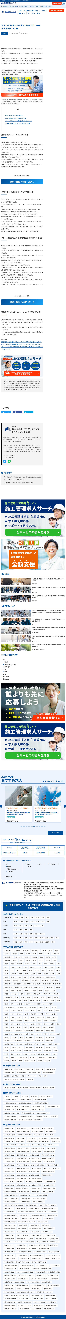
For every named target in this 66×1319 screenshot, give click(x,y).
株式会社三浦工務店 (22, 1235)
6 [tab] (34, 827)
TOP (20, 11)
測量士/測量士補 (25, 1106)
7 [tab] (37, 827)
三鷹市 (20, 974)
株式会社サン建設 (42, 1222)
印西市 (13, 1004)
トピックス (44, 11)
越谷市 (39, 1010)
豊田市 (32, 1034)
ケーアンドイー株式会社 (39, 1198)
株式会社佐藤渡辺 (24, 1192)
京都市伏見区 (47, 1051)
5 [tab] (32, 827)
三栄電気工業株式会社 (25, 1252)
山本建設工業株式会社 (40, 1252)
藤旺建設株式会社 (49, 1309)
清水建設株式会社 (22, 1128)
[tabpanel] (19, 804)
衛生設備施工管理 (22, 1072)
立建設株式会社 (46, 1282)
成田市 (56, 997)
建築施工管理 (8, 1069)
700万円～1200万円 (48, 1088)
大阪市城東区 (28, 1041)
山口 (31, 938)
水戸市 (41, 1014)
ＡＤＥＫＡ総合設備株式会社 (38, 1285)
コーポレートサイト (10, 455)
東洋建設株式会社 (22, 1171)
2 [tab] (24, 827)
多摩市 (19, 977)
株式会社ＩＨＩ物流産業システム (25, 1292)
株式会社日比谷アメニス (37, 1148)
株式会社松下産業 (41, 1238)
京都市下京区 (37, 1051)
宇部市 (6, 1057)
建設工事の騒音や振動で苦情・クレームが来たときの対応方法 (20, 344)
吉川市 (26, 1014)
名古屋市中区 (39, 1031)
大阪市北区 (19, 1044)
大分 (36, 942)
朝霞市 (57, 1010)
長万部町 (6, 954)
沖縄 (53, 942)
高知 (52, 938)
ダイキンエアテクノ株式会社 (39, 1195)
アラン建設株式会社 (22, 1255)
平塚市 (6, 990)
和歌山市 (26, 1054)
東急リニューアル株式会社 (11, 1198)
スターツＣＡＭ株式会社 (33, 1282)
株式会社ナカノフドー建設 (24, 1135)
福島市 (28, 960)
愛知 (15, 930)
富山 (21, 926)
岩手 (27, 918)
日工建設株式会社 (19, 1282)
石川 (26, 926)
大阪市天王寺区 (50, 1037)
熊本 (31, 942)
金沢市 (13, 1027)
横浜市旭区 (55, 980)
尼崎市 (54, 1047)
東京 (15, 922)
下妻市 (19, 1017)
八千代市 (45, 1000)
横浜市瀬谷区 (17, 984)
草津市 (6, 1054)
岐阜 (31, 930)
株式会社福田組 (51, 1148)
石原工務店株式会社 (9, 1305)
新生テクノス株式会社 (34, 1208)
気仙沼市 (26, 957)
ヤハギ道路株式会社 (52, 1275)
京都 (26, 934)
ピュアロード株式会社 (25, 1299)
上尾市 (26, 1010)
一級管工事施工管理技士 (26, 1116)
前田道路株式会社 (36, 1161)
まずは (57, 11)
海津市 (21, 1037)
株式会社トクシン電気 (10, 1225)
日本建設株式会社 (26, 1198)
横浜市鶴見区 (40, 977)
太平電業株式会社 (9, 1165)
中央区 (34, 964)
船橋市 (29, 997)
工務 (45, 1076)
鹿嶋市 (48, 1017)
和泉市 (56, 1044)
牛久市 (25, 1017)
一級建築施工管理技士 (46, 1096)
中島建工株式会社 (47, 1232)
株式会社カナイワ (38, 1305)
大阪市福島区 (29, 1037)
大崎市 (48, 957)
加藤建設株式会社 (9, 1289)
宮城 (32, 918)
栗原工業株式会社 (25, 1195)
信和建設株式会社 (22, 1185)
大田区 (32, 967)
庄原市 (48, 1054)
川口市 (54, 1007)
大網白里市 (20, 1004)
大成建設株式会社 (34, 1128)
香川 (36, 938)
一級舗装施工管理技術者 (40, 1103)
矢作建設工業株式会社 (10, 1192)
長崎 (26, 942)
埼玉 (32, 922)
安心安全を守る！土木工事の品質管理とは (15, 480)
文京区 (52, 964)
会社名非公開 (8, 1282)
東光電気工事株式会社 (35, 1178)
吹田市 (44, 1044)
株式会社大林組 (23, 1225)
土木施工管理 (18, 1069)
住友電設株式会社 (22, 1155)
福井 (31, 926)
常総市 (13, 1020)
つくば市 (32, 1017)
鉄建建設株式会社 (9, 1168)
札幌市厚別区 (35, 950)
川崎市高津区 (56, 984)
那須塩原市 (53, 1020)
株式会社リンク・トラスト (42, 1265)
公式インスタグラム (10, 457)
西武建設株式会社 (34, 1158)
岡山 (21, 938)
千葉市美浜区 (8, 997)
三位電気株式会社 (53, 1238)
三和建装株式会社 (9, 1248)
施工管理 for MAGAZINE (18, 6)
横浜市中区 (16, 980)
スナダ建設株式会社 (9, 1212)
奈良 (36, 934)
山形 (43, 918)
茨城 (37, 922)
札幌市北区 (18, 950)
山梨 (36, 926)
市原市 (32, 1000)
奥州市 (47, 954)
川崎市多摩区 (8, 987)
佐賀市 (20, 1061)
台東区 (58, 964)
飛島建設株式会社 (22, 1175)
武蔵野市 (13, 974)
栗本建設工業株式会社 (10, 1275)
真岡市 (39, 1020)
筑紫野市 (6, 1061)
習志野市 (13, 1000)
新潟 (15, 926)
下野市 (6, 1024)
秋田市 (54, 957)
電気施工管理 (39, 1069)
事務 (40, 1076)
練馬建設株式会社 (44, 1248)
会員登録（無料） (57, 3)
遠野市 (40, 954)
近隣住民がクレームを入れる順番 (14, 115)
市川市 (22, 997)
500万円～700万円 (35, 1088)
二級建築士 (16, 1096)
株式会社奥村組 (49, 1135)
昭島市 (33, 974)
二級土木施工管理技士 (40, 1099)
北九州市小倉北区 (22, 1057)
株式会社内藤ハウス (9, 1148)
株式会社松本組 (8, 1208)
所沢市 (6, 1010)
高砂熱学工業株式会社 (23, 1131)
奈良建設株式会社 (9, 1235)
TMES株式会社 (54, 1242)
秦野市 (40, 990)
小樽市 (44, 950)
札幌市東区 (26, 950)
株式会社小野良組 (9, 1178)
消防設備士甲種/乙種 (10, 1119)
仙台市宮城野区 (8, 957)
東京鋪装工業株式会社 (10, 1215)
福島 (48, 918)
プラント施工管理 (50, 1069)
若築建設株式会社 (9, 1155)
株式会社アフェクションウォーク (25, 1238)
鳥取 (26, 938)
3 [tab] (26, 827)
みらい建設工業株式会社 (10, 1265)
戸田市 (51, 1010)
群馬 (48, 922)
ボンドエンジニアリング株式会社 (26, 1212)
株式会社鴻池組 (20, 1141)
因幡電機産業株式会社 (54, 1272)
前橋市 (13, 1024)
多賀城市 (34, 957)
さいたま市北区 (36, 1004)
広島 (15, 938)
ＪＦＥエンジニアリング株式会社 (39, 1278)
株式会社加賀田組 (9, 1138)
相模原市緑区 (28, 987)
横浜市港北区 (35, 980)
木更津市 (36, 997)
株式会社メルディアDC (10, 1268)
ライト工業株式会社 (49, 1185)
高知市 (13, 1057)
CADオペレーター (31, 1076)
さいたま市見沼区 (9, 1007)
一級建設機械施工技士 (38, 1106)
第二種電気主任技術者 (43, 1113)
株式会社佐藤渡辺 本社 (21, 1285)
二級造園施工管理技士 (25, 1103)
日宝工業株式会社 (34, 1171)
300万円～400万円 (9, 1088)
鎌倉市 (13, 990)
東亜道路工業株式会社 (22, 1188)
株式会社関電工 (21, 1138)
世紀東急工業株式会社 (48, 1158)
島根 (57, 938)
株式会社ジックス (9, 1245)
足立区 (37, 970)
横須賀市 (58, 987)
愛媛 (46, 938)
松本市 (38, 1027)
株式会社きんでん (36, 1258)
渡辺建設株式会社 (52, 1245)
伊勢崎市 (26, 1024)
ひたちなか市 (40, 1017)
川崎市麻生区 (18, 987)
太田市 (33, 1024)
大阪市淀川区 (49, 1041)
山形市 (15, 960)
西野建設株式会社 (46, 1268)
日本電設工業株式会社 (48, 1171)
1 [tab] (21, 827)
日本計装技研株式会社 (37, 1295)
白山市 (19, 1027)
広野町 (6, 964)
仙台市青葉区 (55, 954)
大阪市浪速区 (8, 1041)
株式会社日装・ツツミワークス (44, 1292)
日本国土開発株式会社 (35, 1185)
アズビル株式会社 (34, 1225)
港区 (40, 964)
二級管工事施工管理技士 (42, 1116)
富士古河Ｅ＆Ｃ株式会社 (22, 1262)
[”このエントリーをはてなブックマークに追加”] (28, 412)
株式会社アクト (41, 1275)
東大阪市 (6, 1047)
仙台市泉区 (19, 957)
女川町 (41, 957)
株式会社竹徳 (35, 1268)
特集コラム (22, 13)
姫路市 (48, 1047)
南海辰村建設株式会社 (35, 1228)
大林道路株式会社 (22, 1178)
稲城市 (25, 977)
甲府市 (32, 1027)
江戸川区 (50, 970)
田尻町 (14, 1047)
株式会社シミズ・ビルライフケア (51, 1258)
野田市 (49, 997)
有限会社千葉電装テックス (24, 1302)
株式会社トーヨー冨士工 (24, 1305)
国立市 (6, 977)
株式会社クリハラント (31, 1205)
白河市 (48, 960)
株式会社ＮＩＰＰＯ (23, 1278)
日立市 (48, 1014)
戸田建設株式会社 (9, 1151)
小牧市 (45, 1034)
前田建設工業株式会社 (23, 1161)
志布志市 (47, 1061)
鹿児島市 (40, 1061)
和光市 (6, 1014)
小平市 (52, 974)
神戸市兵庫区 (29, 1047)
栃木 (43, 922)
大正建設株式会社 (25, 1309)
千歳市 (56, 950)
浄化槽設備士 (38, 1119)
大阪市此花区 (39, 1037)
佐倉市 (6, 1000)
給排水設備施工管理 (34, 1072)
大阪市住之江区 (8, 1044)
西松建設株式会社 (22, 1158)
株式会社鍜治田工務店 (49, 1188)
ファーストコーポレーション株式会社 (13, 1182)
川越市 (41, 1007)
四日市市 (6, 1037)
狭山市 (20, 1010)
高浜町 (25, 1027)
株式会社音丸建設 (38, 1299)
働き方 (6, 662)
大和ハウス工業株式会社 (37, 1165)
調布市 (39, 974)
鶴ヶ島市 (19, 1014)
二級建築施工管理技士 (10, 1099)
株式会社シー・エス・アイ (10, 1309)
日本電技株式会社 (9, 1175)
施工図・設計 (15, 1076)
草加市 (33, 1010)
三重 (26, 930)
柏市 (19, 1000)
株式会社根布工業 (40, 1272)
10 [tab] (44, 827)
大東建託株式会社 (22, 1248)
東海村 (6, 1020)
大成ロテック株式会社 (23, 1165)
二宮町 (21, 994)
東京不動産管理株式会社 (36, 1255)
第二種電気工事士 (22, 1109)
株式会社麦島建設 (29, 1242)
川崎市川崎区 (47, 984)
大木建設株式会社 (9, 1185)
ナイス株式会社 (55, 1265)
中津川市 (14, 1037)
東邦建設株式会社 (50, 1295)
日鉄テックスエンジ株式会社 (49, 1208)
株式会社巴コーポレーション (11, 1218)
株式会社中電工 (36, 1145)
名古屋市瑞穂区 (50, 1031)
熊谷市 (47, 1007)
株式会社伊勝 (35, 1232)
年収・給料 (7, 667)
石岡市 (13, 1017)
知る (38, 13)
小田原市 (26, 990)
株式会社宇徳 (33, 1248)
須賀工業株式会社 (9, 1158)
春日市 (14, 1061)
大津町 (26, 1061)
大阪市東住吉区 (38, 1041)
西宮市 (6, 1051)
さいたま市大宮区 (47, 1004)
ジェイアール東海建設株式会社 (25, 1272)
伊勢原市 (6, 994)
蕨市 (45, 1010)
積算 (22, 1076)
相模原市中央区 (38, 987)
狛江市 (13, 977)
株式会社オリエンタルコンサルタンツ (13, 1205)
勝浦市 (25, 1000)
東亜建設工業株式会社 (23, 1168)
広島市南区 (41, 1054)
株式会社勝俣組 (53, 1278)
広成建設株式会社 (48, 1218)
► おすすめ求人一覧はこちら (53, 781)
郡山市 (34, 960)
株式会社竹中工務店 (47, 1128)
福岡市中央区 (52, 1057)
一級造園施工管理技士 (10, 1103)
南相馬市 (19, 964)
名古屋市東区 (8, 1031)
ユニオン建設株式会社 (37, 1131)
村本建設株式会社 (49, 1161)
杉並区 (58, 967)
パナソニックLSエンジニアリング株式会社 (45, 1302)
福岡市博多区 (42, 1057)
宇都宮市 (19, 1020)
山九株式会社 (45, 1225)
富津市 (58, 1000)
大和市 (53, 990)
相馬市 (54, 960)
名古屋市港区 (8, 1034)
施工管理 (6, 1076)
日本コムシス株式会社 (47, 1192)
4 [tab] (29, 827)
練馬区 (30, 970)
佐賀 (21, 942)
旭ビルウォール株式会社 (23, 1289)
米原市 (13, 1054)
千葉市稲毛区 (46, 994)
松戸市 (43, 997)
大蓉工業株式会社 (52, 1215)
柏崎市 (52, 1024)
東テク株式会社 (22, 1228)
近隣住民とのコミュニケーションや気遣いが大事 (17, 124)
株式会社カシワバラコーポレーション (31, 1218)
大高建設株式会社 (9, 1272)
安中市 (46, 1024)
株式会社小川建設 (44, 1141)
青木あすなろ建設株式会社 (39, 1262)
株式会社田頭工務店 (51, 1305)
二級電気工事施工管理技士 (11, 1113)
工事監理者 (30, 1079)
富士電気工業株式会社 (10, 1252)
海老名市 (14, 994)
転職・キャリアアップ (10, 664)
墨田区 (6, 967)
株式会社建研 (35, 1192)
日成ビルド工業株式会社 (10, 1195)
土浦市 (54, 1014)
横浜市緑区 (7, 984)
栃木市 (26, 1020)
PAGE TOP (55, 833)
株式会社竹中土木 (24, 1145)
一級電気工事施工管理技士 (36, 1109)
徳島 (41, 938)
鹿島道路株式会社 (49, 1151)
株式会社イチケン (50, 1131)
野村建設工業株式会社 (37, 1235)
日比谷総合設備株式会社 (11, 1202)
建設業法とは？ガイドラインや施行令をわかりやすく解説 (18, 482)
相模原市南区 (49, 987)
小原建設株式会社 (24, 1268)
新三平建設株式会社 (9, 1228)
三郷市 (13, 1014)
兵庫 (21, 934)
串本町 (33, 1054)
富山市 (58, 1024)
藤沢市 (19, 990)
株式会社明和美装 (9, 1238)
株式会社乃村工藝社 (23, 1148)
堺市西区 (20, 1047)
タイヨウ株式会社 (36, 1309)
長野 (41, 926)
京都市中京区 (27, 1051)
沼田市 (39, 1024)
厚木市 (47, 990)
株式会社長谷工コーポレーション (26, 1222)
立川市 (6, 974)
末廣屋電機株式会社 (9, 1222)
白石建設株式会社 (34, 1175)
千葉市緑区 (55, 994)
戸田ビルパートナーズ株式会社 (37, 1245)
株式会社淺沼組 (8, 1188)
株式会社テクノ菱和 (9, 1135)
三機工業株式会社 (36, 1151)
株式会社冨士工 (41, 1212)
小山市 (33, 1020)
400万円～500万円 (22, 1088)
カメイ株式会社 (52, 1212)
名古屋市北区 (18, 1031)
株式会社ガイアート (24, 1215)
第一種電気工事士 (9, 1109)
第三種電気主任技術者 (10, 1116)
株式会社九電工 (32, 1138)
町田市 (46, 974)
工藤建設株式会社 (50, 1235)
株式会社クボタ (48, 1289)
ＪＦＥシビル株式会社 (9, 1278)
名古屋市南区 (18, 1034)
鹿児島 (47, 942)
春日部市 (13, 1010)
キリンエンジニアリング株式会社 (34, 1182)
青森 (22, 918)
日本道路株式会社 (9, 1131)
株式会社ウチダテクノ (38, 1202)
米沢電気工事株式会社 (38, 1215)
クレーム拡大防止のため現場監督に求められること (18, 121)
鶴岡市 (21, 960)
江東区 (13, 967)
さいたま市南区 (32, 1007)
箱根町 (28, 994)
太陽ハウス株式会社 (51, 1299)
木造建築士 (25, 1096)
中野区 (52, 967)
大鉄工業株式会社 (49, 1228)
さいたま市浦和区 (21, 1007)
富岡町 (13, 964)
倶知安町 (14, 954)
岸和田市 (36, 1044)
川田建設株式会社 (20, 1208)
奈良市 (19, 1054)
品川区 (19, 967)
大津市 (55, 1051)
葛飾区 (43, 970)
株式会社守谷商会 (32, 1141)
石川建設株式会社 (9, 1161)
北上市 (34, 954)
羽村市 (32, 977)
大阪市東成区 (18, 1041)
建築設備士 (54, 1116)
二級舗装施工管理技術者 (11, 1106)
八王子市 (58, 970)
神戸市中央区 (39, 1047)
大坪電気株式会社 (21, 1245)
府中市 (26, 974)
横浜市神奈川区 (50, 977)
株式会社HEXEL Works (23, 1232)
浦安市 (6, 1004)
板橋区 (24, 970)
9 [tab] (42, 827)
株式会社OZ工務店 (54, 1252)
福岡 (15, 942)
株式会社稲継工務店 (53, 1285)
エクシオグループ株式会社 (53, 1255)
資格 (5, 672)
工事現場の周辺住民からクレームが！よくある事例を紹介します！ (21, 342)
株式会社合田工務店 (42, 1242)
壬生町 (46, 1020)
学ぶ (26, 6)
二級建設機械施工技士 (53, 1106)
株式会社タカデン (36, 1289)
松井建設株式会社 (34, 1155)
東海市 (52, 1034)
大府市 (58, 1034)
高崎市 (19, 1024)
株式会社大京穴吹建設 (10, 1145)
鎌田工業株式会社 (9, 1255)
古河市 (6, 1017)
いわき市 (41, 960)
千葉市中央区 (36, 994)
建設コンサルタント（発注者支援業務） (14, 1079)
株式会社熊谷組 (8, 1141)
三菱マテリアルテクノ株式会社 (48, 1205)
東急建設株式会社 (9, 1171)
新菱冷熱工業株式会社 (48, 1155)
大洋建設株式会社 (35, 1188)
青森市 (21, 954)
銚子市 (16, 997)
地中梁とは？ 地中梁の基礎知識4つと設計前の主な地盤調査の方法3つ (22, 477)
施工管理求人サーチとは (31, 11)
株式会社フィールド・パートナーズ (13, 1242)
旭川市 (50, 950)
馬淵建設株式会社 (46, 1175)
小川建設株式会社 (9, 1292)
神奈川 (21, 922)
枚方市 (50, 1044)
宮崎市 (33, 1061)
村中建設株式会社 (9, 1232)
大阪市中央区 (28, 1044)
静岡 (21, 930)
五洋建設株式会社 (50, 1182)
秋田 (37, 918)
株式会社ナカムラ (24, 1258)
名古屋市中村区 (28, 1031)
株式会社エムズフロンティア (26, 1275)
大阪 (15, 934)
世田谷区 (38, 967)
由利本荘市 (7, 960)
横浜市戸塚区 (45, 980)
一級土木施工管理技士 (25, 1099)
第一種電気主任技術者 (28, 1113)
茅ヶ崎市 (33, 990)
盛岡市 (28, 954)
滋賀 (31, 934)
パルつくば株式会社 (9, 1302)
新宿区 (46, 964)
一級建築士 (7, 1096)
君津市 (52, 1000)
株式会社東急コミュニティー (50, 1145)
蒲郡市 (39, 1034)
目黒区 (25, 967)
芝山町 (28, 1004)
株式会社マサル (8, 1285)
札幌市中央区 (8, 950)
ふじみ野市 (34, 1014)
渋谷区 (46, 967)
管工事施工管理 (28, 1069)
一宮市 (26, 1034)
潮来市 (55, 1017)
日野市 (58, 974)
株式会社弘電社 (55, 1138)
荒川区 (18, 970)
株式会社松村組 (56, 1141)
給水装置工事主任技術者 (25, 1119)
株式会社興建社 (43, 1138)
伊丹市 (13, 1051)
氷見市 (6, 1027)
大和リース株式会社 (52, 1165)
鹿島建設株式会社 (9, 1128)
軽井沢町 (51, 1027)
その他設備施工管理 (48, 1072)
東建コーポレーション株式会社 (52, 1168)
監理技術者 (34, 1096)
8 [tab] (39, 827)
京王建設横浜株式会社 (10, 1299)
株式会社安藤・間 (8, 1262)
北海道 (16, 918)
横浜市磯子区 (25, 980)
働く (29, 13)
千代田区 (27, 964)
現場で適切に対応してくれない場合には (15, 118)
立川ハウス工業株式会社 (26, 1265)
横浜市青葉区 (27, 984)
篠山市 (19, 1051)
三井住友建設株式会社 (23, 1151)
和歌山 (42, 934)
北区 (12, 970)
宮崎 (41, 942)
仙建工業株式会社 (25, 1202)
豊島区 (6, 970)
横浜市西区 (7, 980)
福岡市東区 (33, 1057)
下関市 (54, 1054)
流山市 (38, 1000)
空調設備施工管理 (9, 1072)
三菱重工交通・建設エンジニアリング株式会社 (16, 1295)
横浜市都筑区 (36, 984)
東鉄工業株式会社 (36, 1168)
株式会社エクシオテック (10, 1258)
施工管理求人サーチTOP (6, 6)
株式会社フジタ (38, 1135)
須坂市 (44, 1027)
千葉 (27, 922)
